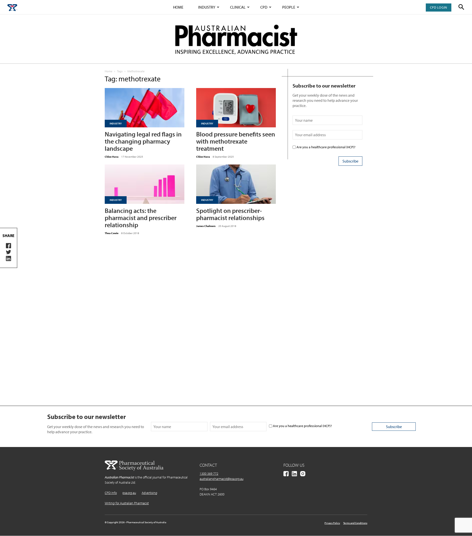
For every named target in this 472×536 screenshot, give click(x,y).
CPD (263, 7)
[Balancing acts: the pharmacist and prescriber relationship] (144, 184)
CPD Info (111, 493)
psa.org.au (129, 493)
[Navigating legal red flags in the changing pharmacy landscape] (144, 107)
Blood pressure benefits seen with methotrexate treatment (235, 141)
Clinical (238, 7)
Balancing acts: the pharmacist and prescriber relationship (141, 218)
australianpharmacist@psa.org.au (221, 478)
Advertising (149, 493)
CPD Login (438, 7)
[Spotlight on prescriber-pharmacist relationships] (236, 184)
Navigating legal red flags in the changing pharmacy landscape (143, 141)
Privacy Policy (332, 523)
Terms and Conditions (355, 523)
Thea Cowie (111, 233)
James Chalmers (206, 226)
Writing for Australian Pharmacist (127, 503)
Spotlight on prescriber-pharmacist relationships (230, 214)
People (288, 7)
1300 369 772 (209, 473)
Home (178, 7)
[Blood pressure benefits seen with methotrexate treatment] (236, 107)
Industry (206, 7)
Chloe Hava (111, 156)
